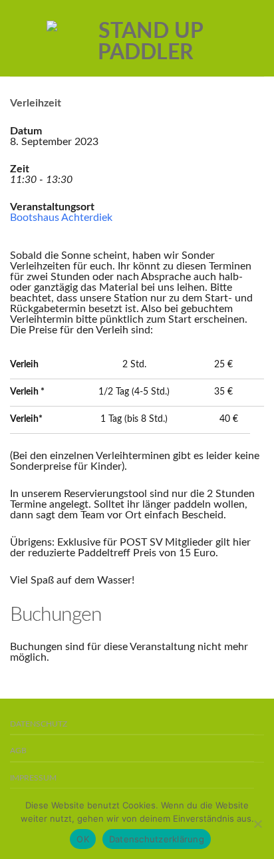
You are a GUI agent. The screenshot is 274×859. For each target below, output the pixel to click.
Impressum (33, 778)
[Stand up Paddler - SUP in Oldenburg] (145, 38)
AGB (18, 751)
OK (82, 839)
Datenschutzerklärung (156, 839)
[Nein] (257, 823)
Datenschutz (38, 724)
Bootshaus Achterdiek (61, 217)
